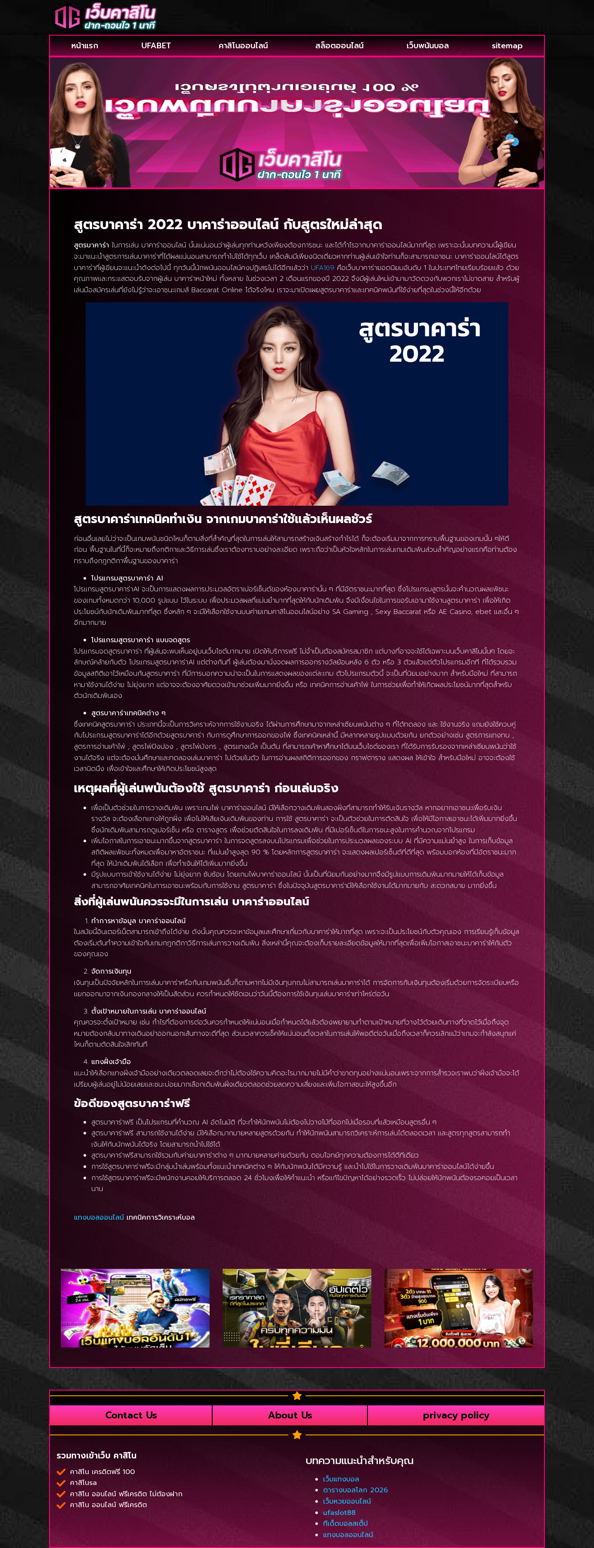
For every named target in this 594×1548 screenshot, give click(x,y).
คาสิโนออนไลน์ (243, 46)
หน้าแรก (84, 46)
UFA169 (322, 268)
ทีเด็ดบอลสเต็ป (345, 1523)
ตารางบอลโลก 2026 (355, 1490)
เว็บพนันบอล (428, 46)
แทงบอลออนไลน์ (99, 1217)
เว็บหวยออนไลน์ (347, 1501)
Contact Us (131, 1415)
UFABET (156, 46)
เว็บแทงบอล (341, 1479)
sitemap (507, 46)
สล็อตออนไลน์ (339, 46)
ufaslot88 (339, 1513)
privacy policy (456, 1415)
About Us (290, 1415)
